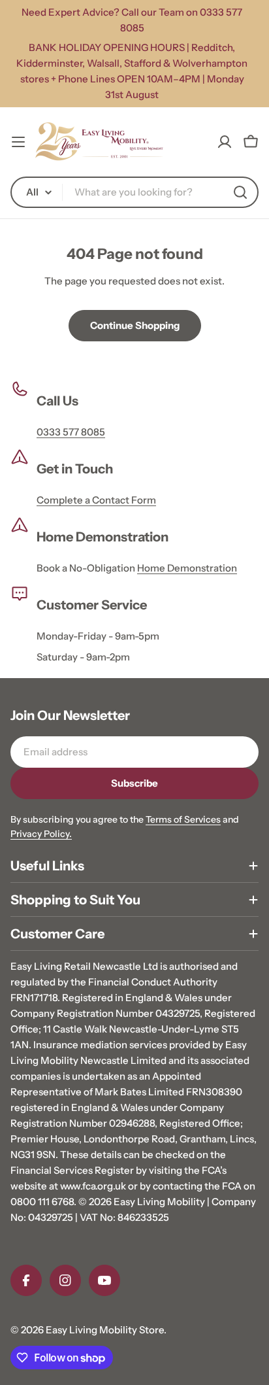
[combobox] (134, 192)
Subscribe (134, 783)
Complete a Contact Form (96, 500)
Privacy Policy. (41, 834)
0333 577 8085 (71, 432)
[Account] (224, 142)
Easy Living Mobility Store (105, 1330)
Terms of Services (183, 819)
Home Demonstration (187, 568)
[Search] (240, 192)
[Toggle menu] (18, 142)
